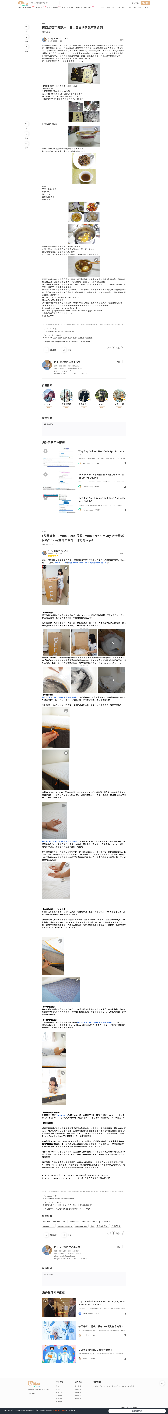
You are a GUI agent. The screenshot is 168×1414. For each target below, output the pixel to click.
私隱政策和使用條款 (59, 1410)
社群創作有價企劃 (25, 7)
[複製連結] (26, 165)
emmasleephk (49, 1226)
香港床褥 (56, 1221)
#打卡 (106, 1386)
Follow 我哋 (84, 342)
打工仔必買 (116, 1226)
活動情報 (89, 338)
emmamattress (81, 1226)
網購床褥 (46, 1221)
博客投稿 (59, 1401)
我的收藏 (78, 1392)
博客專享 (87, 7)
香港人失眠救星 (103, 1226)
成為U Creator (52, 7)
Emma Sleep (60, 562)
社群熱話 (39, 7)
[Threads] (26, 160)
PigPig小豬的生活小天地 (58, 38)
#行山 (101, 1386)
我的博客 (78, 1398)
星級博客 (79, 7)
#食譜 (111, 1386)
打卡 (54, 338)
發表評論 (48, 424)
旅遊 (108, 7)
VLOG (97, 7)
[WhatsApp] (26, 154)
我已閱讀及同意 (137, 1411)
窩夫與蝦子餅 (84, 404)
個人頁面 (78, 1386)
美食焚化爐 (119, 404)
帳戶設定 (78, 1389)
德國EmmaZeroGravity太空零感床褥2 (96, 1221)
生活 (129, 7)
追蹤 (121, 40)
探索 (63, 7)
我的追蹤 (78, 1395)
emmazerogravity (65, 1226)
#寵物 (95, 1386)
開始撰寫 (145, 3)
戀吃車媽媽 (66, 404)
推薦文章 (70, 7)
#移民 (132, 1386)
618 (92, 1226)
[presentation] (42, 396)
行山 (139, 7)
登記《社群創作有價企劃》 (66, 331)
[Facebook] (26, 149)
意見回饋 (59, 1398)
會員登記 (135, 3)
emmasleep (74, 1221)
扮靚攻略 (81, 338)
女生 (113, 7)
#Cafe (116, 1386)
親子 (124, 7)
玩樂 (118, 7)
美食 (103, 7)
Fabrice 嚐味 (101, 404)
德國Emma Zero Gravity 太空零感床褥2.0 (87, 562)
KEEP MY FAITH (48, 404)
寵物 (134, 7)
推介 (64, 1221)
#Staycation (124, 1386)
